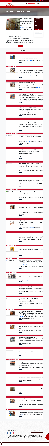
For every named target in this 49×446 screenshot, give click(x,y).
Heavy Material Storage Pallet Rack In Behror (23, 437)
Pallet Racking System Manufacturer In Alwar (12, 335)
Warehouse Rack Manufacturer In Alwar (11, 66)
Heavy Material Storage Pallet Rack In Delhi (25, 439)
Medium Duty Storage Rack (28, 141)
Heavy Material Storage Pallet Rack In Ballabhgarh (36, 436)
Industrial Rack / (19, 426)
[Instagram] (42, 0)
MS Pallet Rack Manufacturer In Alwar (11, 309)
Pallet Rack (21, 316)
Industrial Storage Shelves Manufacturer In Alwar (12, 245)
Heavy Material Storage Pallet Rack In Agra (15, 435)
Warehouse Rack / (26, 426)
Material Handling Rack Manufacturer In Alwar (12, 272)
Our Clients (34, 424)
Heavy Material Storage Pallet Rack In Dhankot (35, 439)
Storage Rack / (22, 426)
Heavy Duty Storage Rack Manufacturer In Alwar (12, 176)
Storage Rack (36, 156)
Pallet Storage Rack (38, 87)
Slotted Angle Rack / (30, 426)
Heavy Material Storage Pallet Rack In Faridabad (36, 440)
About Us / (19, 424)
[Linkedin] (39, 0)
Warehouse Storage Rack (30, 75)
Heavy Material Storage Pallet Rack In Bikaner (14, 438)
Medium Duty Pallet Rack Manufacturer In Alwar (12, 133)
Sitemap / (22, 424)
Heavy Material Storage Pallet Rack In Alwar (35, 435)
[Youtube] (40, 0)
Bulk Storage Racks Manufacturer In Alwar (11, 203)
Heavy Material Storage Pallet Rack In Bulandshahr (35, 438)
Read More (20, 77)
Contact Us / (24, 424)
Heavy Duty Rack (34, 366)
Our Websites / (30, 424)
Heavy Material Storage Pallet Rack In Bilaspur (24, 438)
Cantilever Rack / (35, 426)
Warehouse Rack (25, 264)
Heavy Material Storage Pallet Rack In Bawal (13, 437)
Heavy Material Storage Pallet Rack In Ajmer (25, 435)
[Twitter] (37, 0)
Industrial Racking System (31, 227)
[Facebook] (36, 0)
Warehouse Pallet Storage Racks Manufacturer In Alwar (13, 258)
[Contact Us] (1, 442)
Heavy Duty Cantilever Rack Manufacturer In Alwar (12, 189)
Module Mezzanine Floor (37, 35)
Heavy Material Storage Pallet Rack (26, 280)
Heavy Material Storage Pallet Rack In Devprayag (14, 440)
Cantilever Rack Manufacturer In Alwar (11, 92)
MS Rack (22, 414)
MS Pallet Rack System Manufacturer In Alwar (12, 409)
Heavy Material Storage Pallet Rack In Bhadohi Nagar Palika (35, 437)
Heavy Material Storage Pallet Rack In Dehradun (14, 439)
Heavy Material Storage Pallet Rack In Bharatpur (14, 436)
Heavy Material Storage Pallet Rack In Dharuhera (25, 440)
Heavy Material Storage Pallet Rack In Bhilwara (25, 436)
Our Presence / (27, 424)
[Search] (26, 3)
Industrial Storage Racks (37, 32)
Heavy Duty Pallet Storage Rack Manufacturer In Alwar (13, 359)
